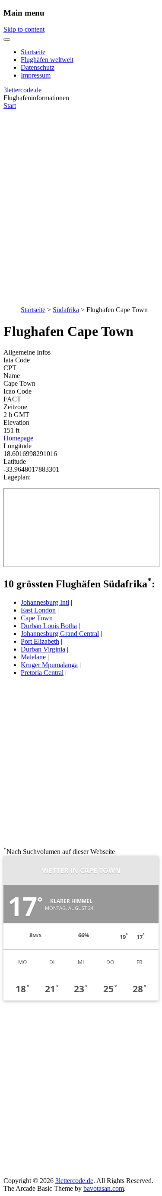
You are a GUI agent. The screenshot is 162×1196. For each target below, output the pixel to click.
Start (9, 105)
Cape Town (37, 618)
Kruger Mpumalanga (49, 664)
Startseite (33, 51)
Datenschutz (37, 67)
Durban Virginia (43, 649)
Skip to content (23, 29)
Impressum (36, 75)
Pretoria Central (42, 672)
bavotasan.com (103, 1188)
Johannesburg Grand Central (60, 633)
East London (38, 610)
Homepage (18, 438)
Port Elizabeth (40, 641)
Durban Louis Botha (49, 625)
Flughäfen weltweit (47, 59)
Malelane (33, 657)
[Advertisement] (81, 203)
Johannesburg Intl (45, 602)
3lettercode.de (22, 90)
